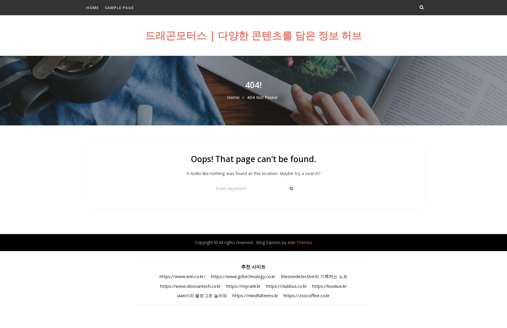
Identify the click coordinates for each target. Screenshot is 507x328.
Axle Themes (300, 242)
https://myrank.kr (243, 286)
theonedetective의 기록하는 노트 (314, 276)
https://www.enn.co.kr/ (183, 276)
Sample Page (119, 7)
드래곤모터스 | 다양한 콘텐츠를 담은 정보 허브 (253, 35)
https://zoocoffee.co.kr (307, 295)
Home (92, 7)
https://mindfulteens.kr (255, 295)
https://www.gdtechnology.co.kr (243, 276)
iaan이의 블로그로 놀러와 (202, 295)
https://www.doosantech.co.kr (190, 286)
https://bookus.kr (329, 286)
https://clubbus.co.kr (286, 286)
